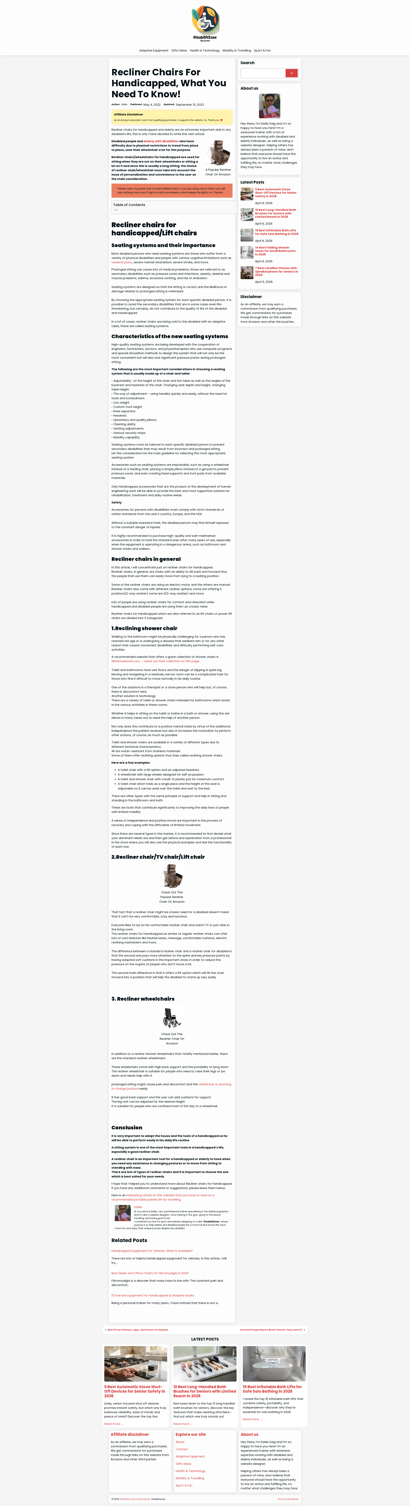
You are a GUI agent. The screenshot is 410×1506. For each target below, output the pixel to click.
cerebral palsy (121, 262)
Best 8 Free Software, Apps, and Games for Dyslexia (138, 1329)
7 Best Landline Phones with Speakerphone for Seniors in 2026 (276, 271)
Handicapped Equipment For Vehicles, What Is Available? (152, 1251)
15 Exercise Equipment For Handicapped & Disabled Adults (152, 1295)
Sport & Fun (184, 1485)
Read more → (114, 1424)
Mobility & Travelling (190, 1478)
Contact (182, 1449)
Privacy (281, 1499)
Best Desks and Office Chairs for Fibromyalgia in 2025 (150, 1273)
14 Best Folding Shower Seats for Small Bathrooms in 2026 (275, 251)
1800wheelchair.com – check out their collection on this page (155, 661)
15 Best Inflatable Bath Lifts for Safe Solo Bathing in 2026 (276, 232)
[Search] (292, 73)
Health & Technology (190, 1471)
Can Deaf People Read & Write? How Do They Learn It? (271, 1329)
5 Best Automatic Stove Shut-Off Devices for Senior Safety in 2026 (276, 193)
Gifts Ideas (183, 1464)
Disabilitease (158, 1499)
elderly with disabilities (161, 141)
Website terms (129, 1499)
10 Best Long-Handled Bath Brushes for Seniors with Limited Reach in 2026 (275, 213)
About (180, 1442)
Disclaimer (144, 1499)
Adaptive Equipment (190, 1456)
